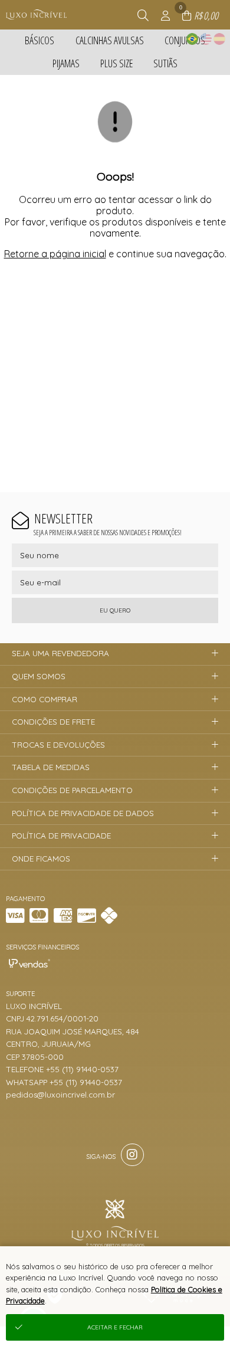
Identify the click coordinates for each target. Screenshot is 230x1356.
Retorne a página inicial (55, 254)
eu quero (115, 610)
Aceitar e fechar (115, 1327)
